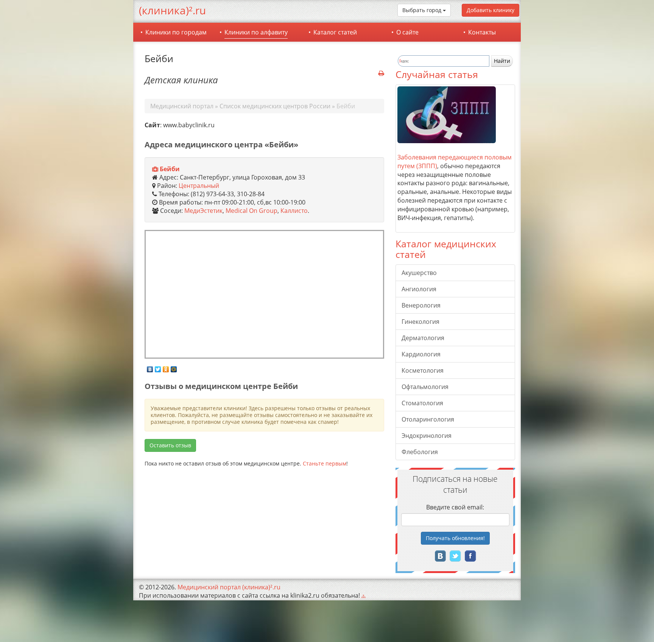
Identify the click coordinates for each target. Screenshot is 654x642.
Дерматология (423, 338)
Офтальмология (425, 387)
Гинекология (420, 321)
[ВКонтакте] (150, 367)
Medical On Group (251, 210)
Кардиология (421, 354)
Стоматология (422, 403)
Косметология (423, 370)
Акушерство (419, 273)
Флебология (420, 452)
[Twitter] (158, 367)
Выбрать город (422, 10)
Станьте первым (324, 463)
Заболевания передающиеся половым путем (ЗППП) (454, 161)
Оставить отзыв (170, 445)
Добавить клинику (490, 10)
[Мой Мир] (174, 367)
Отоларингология (428, 419)
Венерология (421, 305)
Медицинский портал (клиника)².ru (229, 587)
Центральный (199, 185)
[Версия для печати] (381, 73)
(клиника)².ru (172, 10)
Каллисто (294, 210)
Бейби (170, 169)
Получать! (455, 538)
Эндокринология (427, 435)
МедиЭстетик (203, 210)
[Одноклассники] (166, 367)
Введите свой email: (455, 507)
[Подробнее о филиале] (155, 169)
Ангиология (419, 289)
